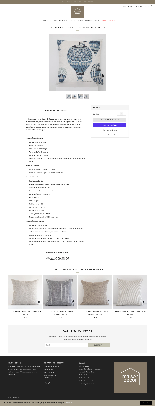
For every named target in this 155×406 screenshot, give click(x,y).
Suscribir (98, 345)
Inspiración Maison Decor (87, 372)
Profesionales (91, 20)
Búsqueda (82, 363)
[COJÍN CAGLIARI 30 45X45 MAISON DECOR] (130, 292)
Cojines (43, 20)
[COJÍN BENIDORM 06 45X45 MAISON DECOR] (25, 292)
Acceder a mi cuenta (131, 6)
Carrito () (144, 6)
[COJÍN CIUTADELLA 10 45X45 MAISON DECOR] (60, 292)
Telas (79, 20)
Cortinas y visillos (57, 20)
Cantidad (96, 114)
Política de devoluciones (86, 375)
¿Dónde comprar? (108, 20)
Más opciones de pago (110, 130)
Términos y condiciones (86, 384)
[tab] (68, 96)
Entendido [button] (146, 402)
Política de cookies (85, 378)
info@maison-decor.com (51, 366)
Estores (72, 20)
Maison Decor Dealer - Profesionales (90, 369)
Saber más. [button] (70, 402)
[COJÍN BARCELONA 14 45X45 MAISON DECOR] (95, 292)
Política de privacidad (86, 381)
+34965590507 (48, 369)
